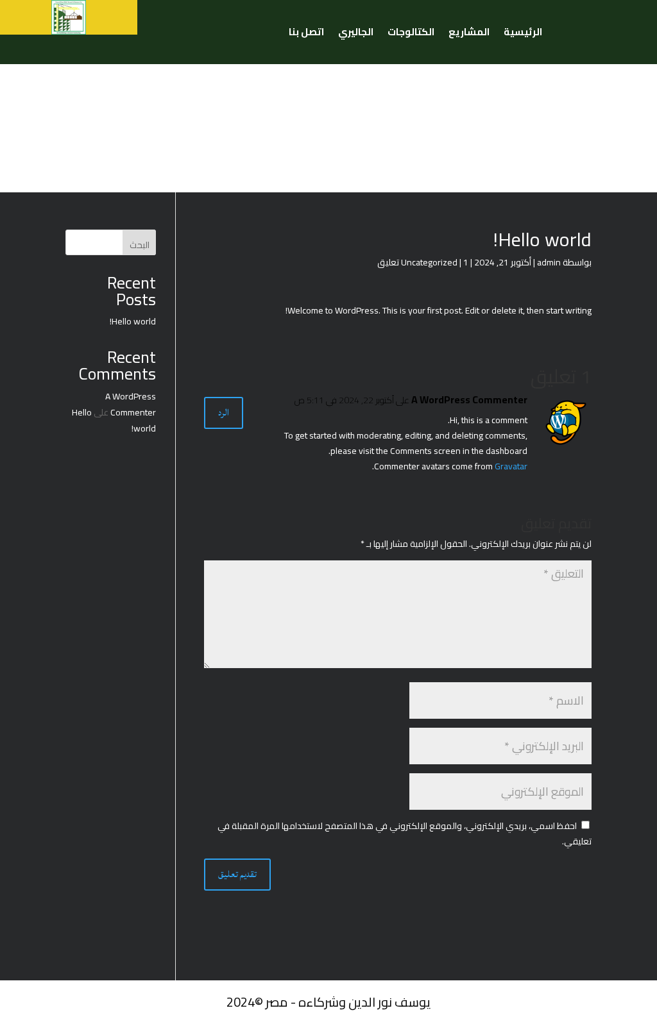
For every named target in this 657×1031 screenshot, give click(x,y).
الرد (223, 412)
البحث (139, 245)
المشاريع (469, 34)
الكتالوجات (411, 34)
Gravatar (511, 466)
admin (549, 262)
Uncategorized (429, 262)
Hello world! (133, 321)
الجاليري (355, 34)
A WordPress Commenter (469, 400)
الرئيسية (523, 34)
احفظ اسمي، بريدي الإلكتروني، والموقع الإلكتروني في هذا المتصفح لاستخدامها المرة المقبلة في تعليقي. (405, 833)
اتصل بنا (306, 34)
